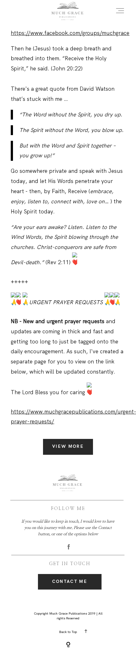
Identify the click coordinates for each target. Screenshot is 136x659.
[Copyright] (68, 645)
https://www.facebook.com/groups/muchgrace (70, 32)
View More (68, 446)
